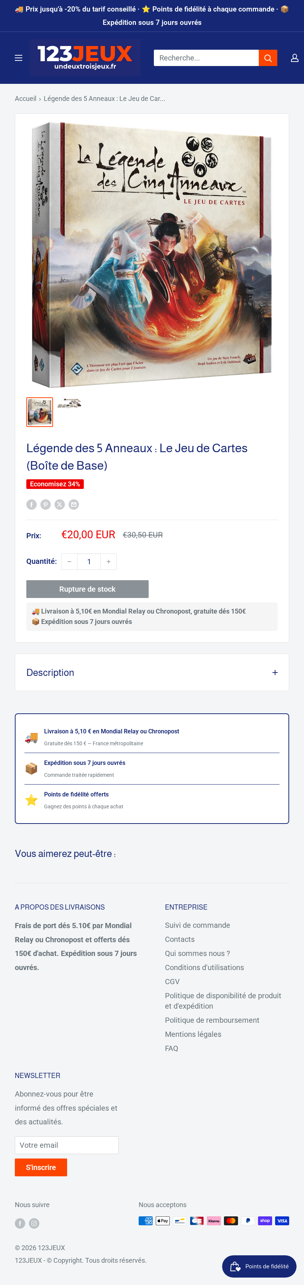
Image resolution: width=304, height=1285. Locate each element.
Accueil (25, 98)
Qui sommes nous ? (197, 953)
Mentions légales (193, 1034)
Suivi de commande (197, 925)
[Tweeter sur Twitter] (59, 504)
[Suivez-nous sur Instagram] (34, 1222)
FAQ (171, 1048)
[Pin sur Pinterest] (45, 504)
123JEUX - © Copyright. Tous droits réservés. (81, 1260)
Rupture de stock (87, 589)
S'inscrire (41, 1167)
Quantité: (41, 561)
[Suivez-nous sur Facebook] (20, 1222)
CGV (172, 981)
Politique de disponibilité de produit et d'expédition (223, 1000)
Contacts (180, 939)
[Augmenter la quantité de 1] (108, 561)
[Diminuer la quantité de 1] (69, 561)
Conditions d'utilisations (204, 967)
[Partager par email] (74, 504)
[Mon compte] (294, 58)
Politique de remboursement (212, 1020)
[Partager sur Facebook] (31, 504)
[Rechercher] (268, 58)
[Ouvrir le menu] (18, 58)
